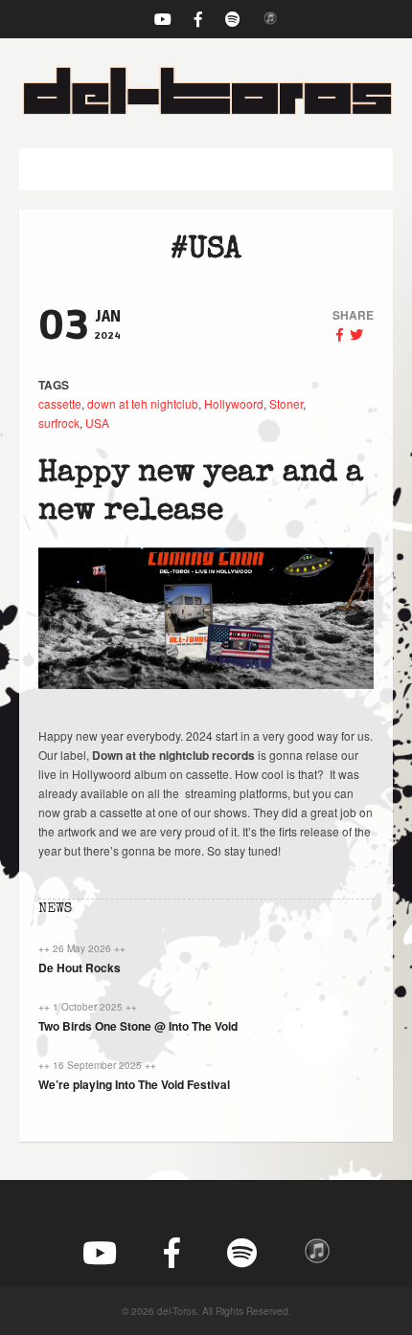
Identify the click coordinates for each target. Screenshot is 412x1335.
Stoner (286, 403)
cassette (59, 403)
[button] (206, 169)
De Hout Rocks (79, 967)
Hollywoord (233, 403)
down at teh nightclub (142, 403)
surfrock (59, 422)
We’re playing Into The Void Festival (134, 1084)
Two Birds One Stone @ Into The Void (138, 1026)
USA (97, 422)
